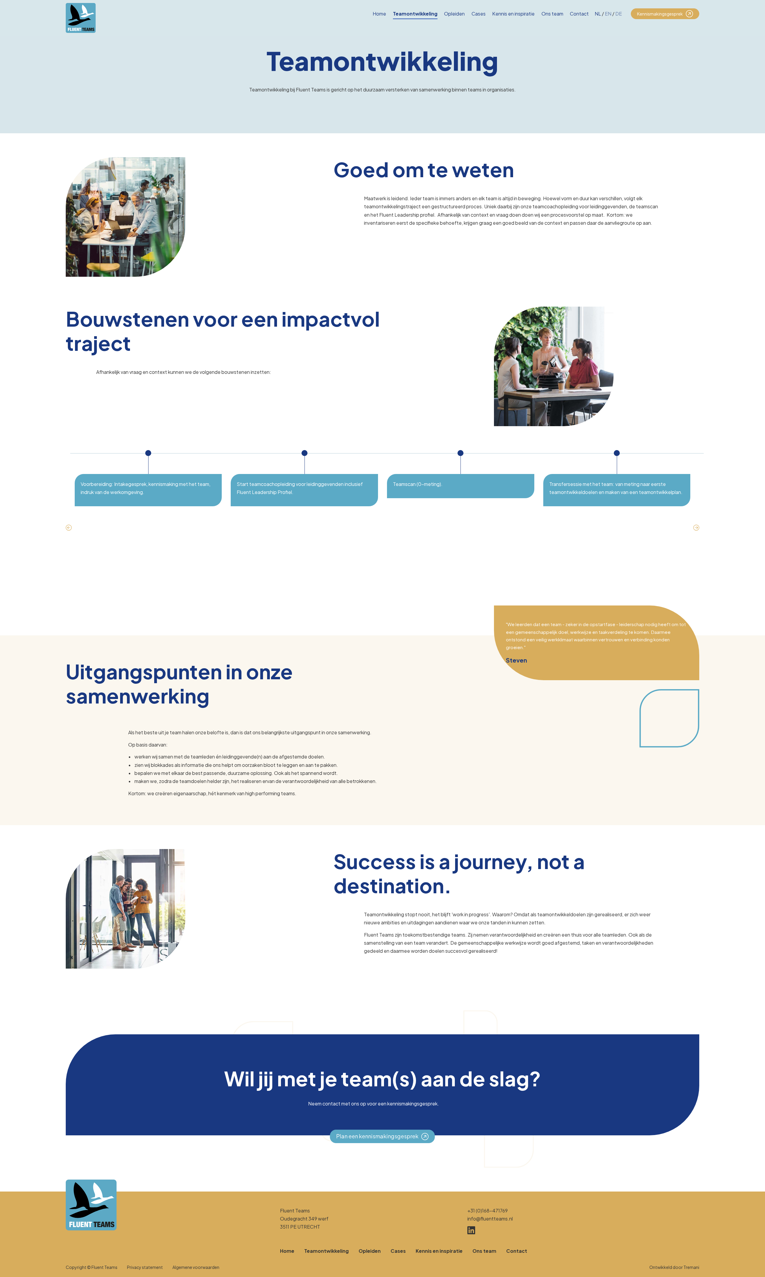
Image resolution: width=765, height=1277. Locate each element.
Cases (479, 13)
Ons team (552, 13)
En (608, 13)
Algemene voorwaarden (195, 1267)
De (618, 13)
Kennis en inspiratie (513, 13)
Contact (579, 13)
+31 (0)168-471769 (487, 1210)
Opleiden (454, 13)
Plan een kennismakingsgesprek (377, 1136)
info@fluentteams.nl (490, 1218)
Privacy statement (145, 1267)
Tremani (691, 1267)
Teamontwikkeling (415, 13)
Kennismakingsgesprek (660, 13)
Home (379, 13)
